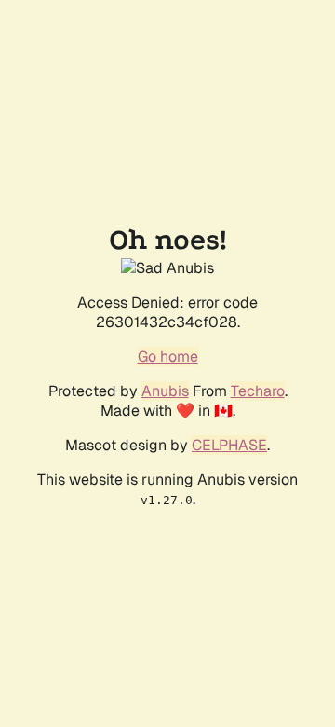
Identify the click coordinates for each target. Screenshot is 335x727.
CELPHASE (229, 445)
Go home (168, 356)
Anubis (165, 391)
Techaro (258, 391)
